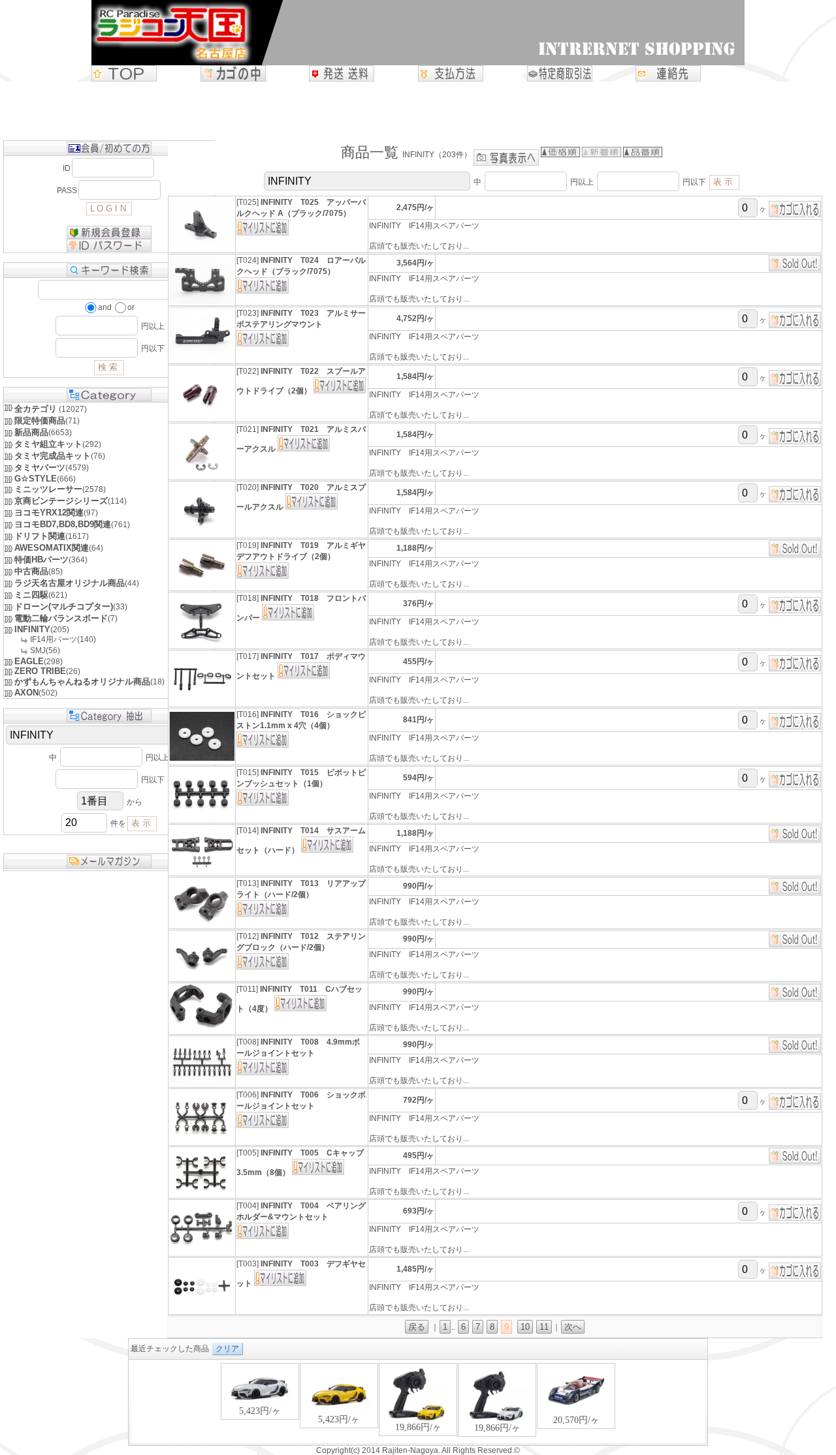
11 (544, 1327)
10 (525, 1327)
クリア (227, 1348)
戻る (416, 1327)
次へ (572, 1327)
